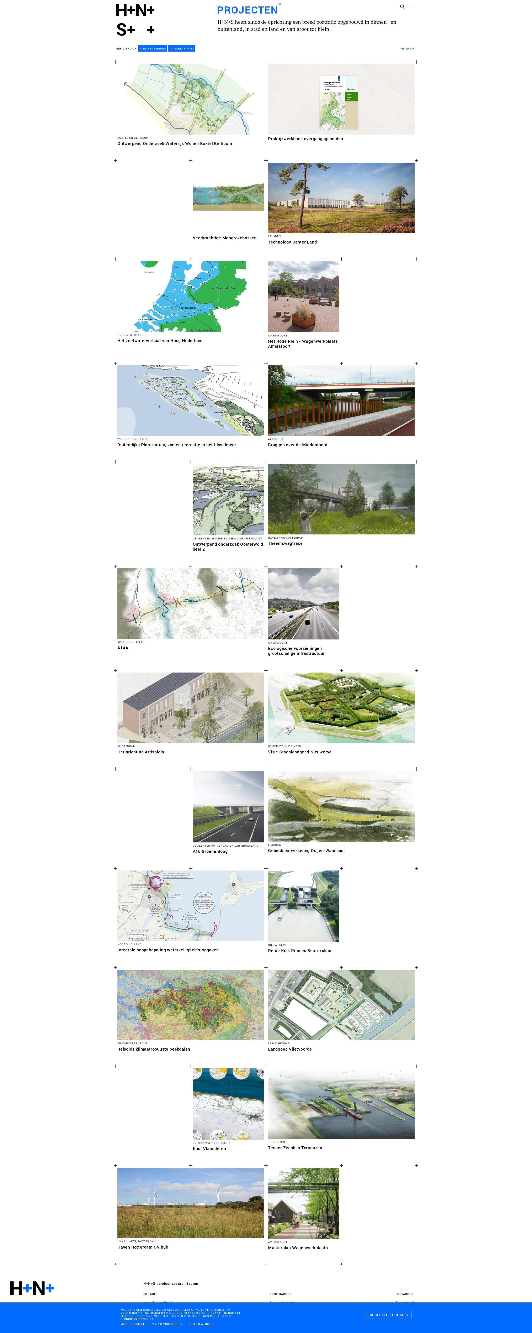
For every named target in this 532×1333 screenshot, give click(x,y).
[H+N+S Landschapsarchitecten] (32, 1299)
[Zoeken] (402, 6)
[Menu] (411, 6)
